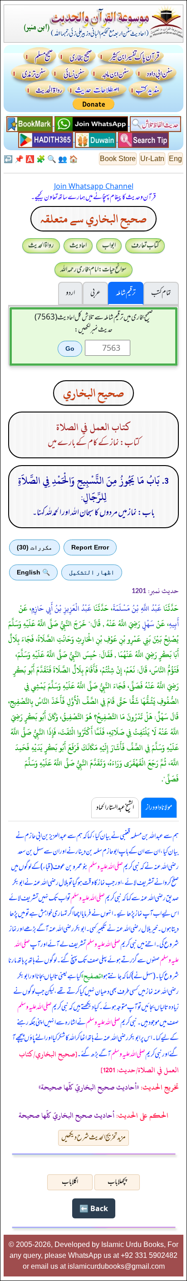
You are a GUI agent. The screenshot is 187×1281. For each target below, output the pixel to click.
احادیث (78, 245)
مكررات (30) (34, 547)
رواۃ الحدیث (41, 245)
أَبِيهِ (174, 624)
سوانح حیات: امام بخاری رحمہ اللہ (93, 269)
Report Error (90, 547)
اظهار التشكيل (91, 572)
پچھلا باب (117, 1182)
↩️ (8, 159)
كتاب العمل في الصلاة (93, 427)
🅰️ (29, 159)
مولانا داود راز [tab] (159, 808)
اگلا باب (70, 1182)
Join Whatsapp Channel (93, 186)
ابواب (109, 245)
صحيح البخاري (93, 393)
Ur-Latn (152, 158)
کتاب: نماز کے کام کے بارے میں (94, 443)
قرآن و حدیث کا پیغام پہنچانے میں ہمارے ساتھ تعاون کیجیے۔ (93, 197)
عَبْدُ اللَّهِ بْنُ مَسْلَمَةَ (137, 608)
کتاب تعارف (145, 245)
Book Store (118, 158)
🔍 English (33, 572)
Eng (175, 158)
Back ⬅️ (93, 1208)
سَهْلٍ (148, 624)
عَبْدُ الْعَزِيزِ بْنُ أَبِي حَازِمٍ (61, 608)
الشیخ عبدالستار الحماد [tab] (115, 808)
